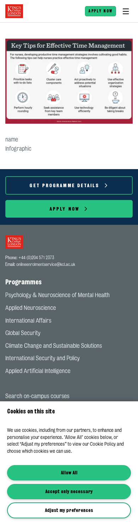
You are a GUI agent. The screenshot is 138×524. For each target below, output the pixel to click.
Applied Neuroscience (30, 308)
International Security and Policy (42, 358)
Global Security (22, 333)
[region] (69, 462)
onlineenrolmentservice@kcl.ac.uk (45, 264)
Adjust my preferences (69, 510)
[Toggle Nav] (126, 11)
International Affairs (28, 320)
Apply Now (100, 11)
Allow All (69, 472)
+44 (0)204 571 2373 (36, 257)
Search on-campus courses (37, 396)
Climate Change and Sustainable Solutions (53, 345)
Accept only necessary (69, 491)
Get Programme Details (64, 185)
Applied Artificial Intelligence (37, 371)
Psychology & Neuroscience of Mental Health (57, 295)
